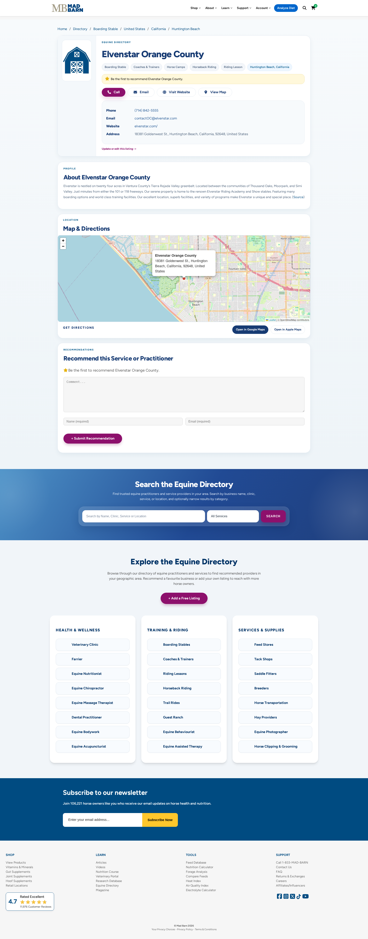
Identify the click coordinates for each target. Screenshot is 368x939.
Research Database (109, 881)
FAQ (279, 872)
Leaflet (272, 319)
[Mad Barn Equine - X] (292, 897)
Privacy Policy (185, 929)
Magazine (102, 890)
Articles (101, 862)
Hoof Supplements (19, 881)
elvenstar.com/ (146, 126)
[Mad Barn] (67, 8)
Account (262, 8)
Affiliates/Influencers (290, 885)
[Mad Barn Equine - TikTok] (298, 897)
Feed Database (196, 862)
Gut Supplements (18, 872)
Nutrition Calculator (199, 867)
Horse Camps (176, 67)
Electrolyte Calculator (201, 890)
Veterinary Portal (107, 876)
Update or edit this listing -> (119, 148)
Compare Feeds (197, 876)
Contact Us (284, 867)
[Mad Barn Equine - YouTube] (304, 897)
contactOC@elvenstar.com (156, 118)
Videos (100, 867)
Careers (281, 881)
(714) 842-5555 (146, 110)
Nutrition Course (107, 872)
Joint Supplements (19, 876)
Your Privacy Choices (163, 929)
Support (242, 8)
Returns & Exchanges (290, 876)
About (209, 8)
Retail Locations (17, 885)
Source (298, 197)
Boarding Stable (115, 67)
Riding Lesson (233, 67)
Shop (194, 8)
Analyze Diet (286, 8)
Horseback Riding (204, 67)
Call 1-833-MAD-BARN (292, 862)
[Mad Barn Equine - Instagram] (285, 897)
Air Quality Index (197, 885)
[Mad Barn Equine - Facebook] (279, 897)
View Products (16, 862)
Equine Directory (107, 885)
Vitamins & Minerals (19, 867)
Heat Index (193, 881)
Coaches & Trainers (146, 67)
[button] (63, 241)
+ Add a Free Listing (184, 598)
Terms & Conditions (206, 929)
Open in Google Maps (250, 329)
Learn (225, 8)
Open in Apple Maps (287, 329)
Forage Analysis (196, 872)
